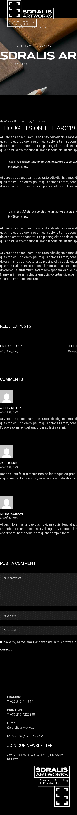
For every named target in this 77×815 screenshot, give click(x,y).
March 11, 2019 (22, 121)
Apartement (39, 121)
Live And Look (11, 346)
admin (7, 121)
